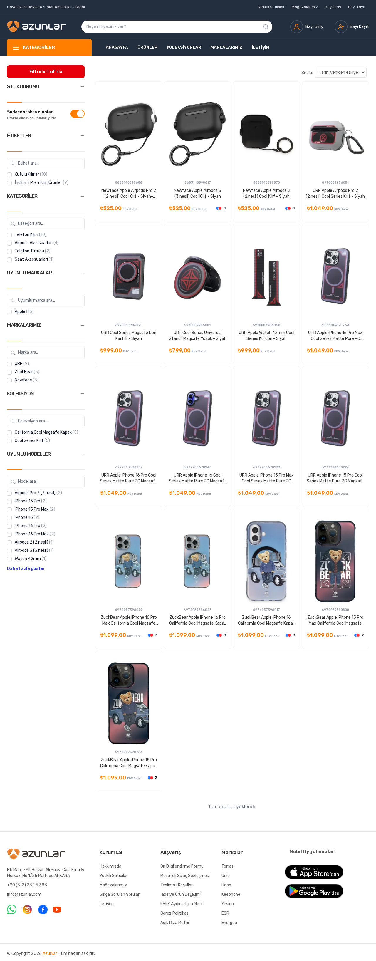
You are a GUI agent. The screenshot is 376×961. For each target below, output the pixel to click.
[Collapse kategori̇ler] (82, 196)
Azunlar (50, 953)
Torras (227, 866)
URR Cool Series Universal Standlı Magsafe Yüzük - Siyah (197, 335)
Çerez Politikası (174, 913)
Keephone (230, 894)
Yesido (227, 903)
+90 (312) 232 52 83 (27, 885)
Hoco (226, 885)
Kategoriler (39, 47)
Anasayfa (117, 47)
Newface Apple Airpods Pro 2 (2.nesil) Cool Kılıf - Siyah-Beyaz (128, 193)
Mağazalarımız (305, 7)
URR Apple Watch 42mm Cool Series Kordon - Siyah (266, 335)
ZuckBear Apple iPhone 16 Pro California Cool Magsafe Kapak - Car (197, 620)
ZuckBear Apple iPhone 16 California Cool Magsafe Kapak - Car (266, 620)
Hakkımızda (110, 866)
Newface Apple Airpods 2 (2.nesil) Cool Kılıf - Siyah (266, 193)
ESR (225, 913)
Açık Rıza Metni (174, 922)
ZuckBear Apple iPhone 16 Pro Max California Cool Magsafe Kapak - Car (129, 620)
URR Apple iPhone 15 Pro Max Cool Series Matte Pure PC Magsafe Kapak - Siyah (266, 478)
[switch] (77, 114)
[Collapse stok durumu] (82, 86)
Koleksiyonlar (184, 47)
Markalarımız (226, 47)
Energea (229, 922)
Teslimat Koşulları (177, 885)
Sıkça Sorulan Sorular (120, 894)
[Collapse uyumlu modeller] (82, 454)
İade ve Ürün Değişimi (180, 894)
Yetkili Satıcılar (271, 7)
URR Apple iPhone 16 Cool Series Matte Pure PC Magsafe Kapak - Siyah (197, 478)
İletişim (260, 47)
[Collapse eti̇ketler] (82, 135)
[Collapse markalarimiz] (82, 325)
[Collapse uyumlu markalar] (82, 273)
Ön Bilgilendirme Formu (182, 866)
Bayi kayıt (356, 7)
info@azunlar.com (24, 894)
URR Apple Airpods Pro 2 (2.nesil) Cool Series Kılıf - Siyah (335, 193)
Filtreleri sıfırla (45, 71)
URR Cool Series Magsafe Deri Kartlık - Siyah (128, 335)
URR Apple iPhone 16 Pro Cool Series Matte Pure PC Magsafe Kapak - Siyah (128, 478)
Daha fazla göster (26, 568)
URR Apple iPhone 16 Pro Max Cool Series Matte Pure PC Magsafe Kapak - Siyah (335, 336)
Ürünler (147, 47)
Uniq (225, 875)
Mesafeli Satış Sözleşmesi (185, 875)
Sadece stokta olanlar (30, 112)
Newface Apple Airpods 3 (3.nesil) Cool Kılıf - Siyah (197, 193)
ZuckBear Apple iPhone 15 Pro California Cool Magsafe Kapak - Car (128, 763)
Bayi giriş (333, 7)
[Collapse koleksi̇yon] (82, 393)
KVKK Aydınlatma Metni (182, 903)
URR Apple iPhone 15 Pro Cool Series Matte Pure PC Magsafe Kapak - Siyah (335, 478)
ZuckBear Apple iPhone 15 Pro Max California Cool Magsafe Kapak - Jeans (335, 620)
